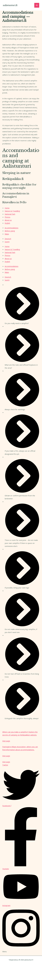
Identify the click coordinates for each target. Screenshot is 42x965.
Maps (7, 234)
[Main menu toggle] (36, 5)
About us (8, 220)
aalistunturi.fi (10, 5)
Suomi (7, 241)
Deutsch (8, 238)
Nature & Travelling (12, 211)
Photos (7, 217)
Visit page (6, 762)
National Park (10, 214)
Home (7, 208)
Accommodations (11, 228)
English (7, 223)
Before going (10, 231)
